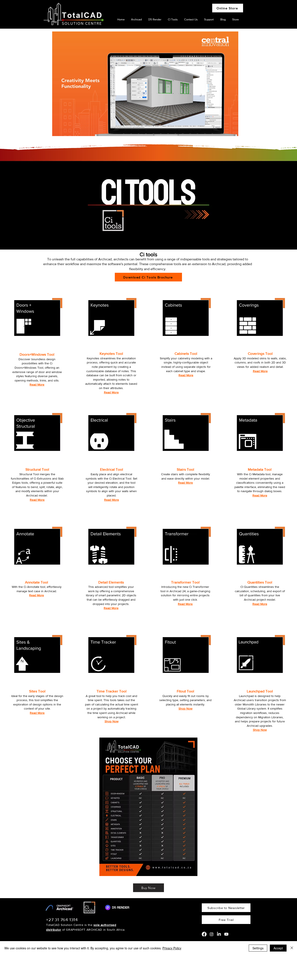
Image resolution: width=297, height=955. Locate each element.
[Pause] (58, 130)
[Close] (291, 948)
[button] (37, 384)
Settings (258, 948)
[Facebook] (204, 934)
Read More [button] (111, 392)
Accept (278, 948)
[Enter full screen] (232, 130)
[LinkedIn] (219, 934)
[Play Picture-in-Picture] (225, 130)
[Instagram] (211, 934)
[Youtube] (226, 934)
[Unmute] (65, 130)
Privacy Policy (171, 948)
